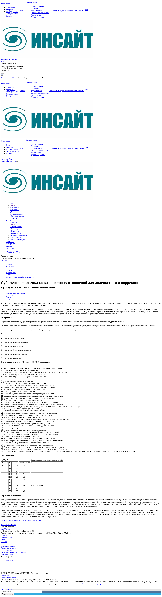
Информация (63, 11)
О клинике (5, 3)
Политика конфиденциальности (14, 552)
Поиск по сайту (7, 594)
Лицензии (5, 575)
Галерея (9, 16)
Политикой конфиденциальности (95, 584)
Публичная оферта (8, 554)
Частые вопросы (7, 550)
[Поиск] (17, 161)
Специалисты (31, 2)
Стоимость (53, 11)
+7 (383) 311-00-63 (8, 525)
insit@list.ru (5, 260)
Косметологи (36, 15)
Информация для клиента (16, 293)
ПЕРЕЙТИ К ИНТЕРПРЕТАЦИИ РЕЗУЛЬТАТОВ (21, 521)
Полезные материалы (9, 548)
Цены (3, 540)
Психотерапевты (37, 6)
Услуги (22, 11)
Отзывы (72, 11)
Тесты (8, 299)
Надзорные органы (8, 577)
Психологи (35, 8)
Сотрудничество (12, 14)
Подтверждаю (6, 589)
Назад (12, 205)
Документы (10, 10)
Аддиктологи (36, 11)
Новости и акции (8, 546)
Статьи (8, 297)
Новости (9, 295)
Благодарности (12, 12)
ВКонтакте (10, 264)
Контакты (80, 11)
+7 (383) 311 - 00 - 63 (9, 78)
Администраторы (38, 17)
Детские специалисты (40, 13)
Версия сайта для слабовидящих (8, 160)
